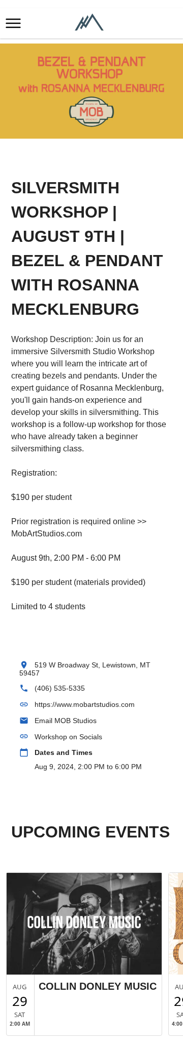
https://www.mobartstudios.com (85, 704)
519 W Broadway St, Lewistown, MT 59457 (84, 669)
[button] (13, 23)
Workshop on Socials (68, 737)
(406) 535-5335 (60, 688)
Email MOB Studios (66, 721)
